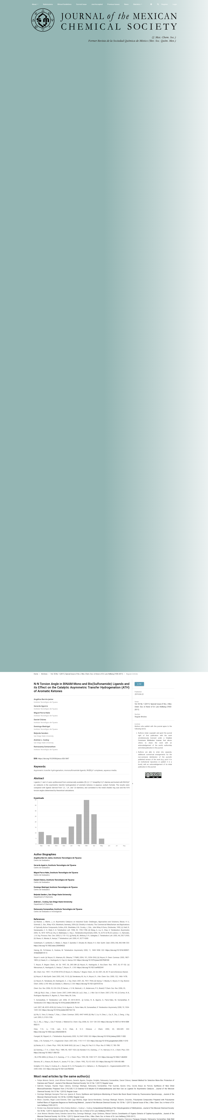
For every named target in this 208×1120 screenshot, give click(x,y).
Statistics (137, 4)
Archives (44, 674)
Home (36, 674)
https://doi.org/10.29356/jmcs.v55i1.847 (53, 759)
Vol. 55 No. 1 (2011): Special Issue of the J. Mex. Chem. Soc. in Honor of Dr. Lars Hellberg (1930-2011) (87, 674)
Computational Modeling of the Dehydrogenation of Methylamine (117, 1108)
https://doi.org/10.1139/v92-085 (111, 1062)
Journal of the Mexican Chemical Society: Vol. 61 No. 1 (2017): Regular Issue (84, 1083)
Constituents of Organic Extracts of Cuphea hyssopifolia (140, 1114)
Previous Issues (113, 4)
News (126, 4)
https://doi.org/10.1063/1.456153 (46, 1053)
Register (164, 4)
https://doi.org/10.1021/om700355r (60, 1069)
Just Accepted (97, 4)
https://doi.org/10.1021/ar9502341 (90, 967)
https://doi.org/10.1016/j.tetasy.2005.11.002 (109, 1036)
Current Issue (81, 4)
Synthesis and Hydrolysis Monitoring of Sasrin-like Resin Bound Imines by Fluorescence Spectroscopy (122, 1094)
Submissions (48, 4)
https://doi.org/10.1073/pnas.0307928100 (93, 960)
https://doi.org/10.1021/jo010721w (89, 984)
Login (175, 4)
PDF (140, 684)
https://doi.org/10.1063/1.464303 (114, 1057)
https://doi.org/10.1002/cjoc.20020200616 (50, 1032)
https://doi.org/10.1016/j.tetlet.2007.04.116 (58, 1010)
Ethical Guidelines (64, 4)
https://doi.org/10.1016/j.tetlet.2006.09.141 (63, 1003)
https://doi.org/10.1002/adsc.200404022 (49, 946)
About (34, 4)
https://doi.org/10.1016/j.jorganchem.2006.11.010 (109, 1041)
